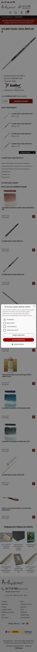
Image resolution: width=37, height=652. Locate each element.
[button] (18, 344)
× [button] (34, 306)
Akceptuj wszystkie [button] (18, 340)
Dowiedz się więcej (27, 315)
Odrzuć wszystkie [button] (18, 335)
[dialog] (18, 326)
